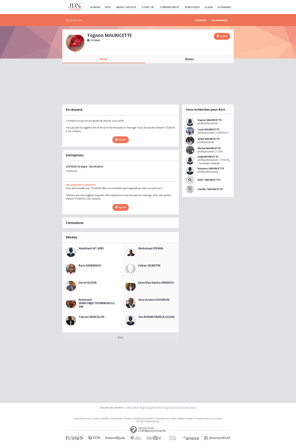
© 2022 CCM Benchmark (148, 421)
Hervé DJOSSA (88, 282)
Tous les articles (202, 418)
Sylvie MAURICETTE (209, 138)
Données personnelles (143, 418)
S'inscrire (200, 20)
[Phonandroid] (217, 438)
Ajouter (224, 36)
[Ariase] (191, 438)
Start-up (148, 7)
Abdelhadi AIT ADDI (91, 248)
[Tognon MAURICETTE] (75, 42)
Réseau (189, 59)
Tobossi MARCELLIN (91, 317)
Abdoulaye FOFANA (150, 248)
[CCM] (94, 438)
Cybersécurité (169, 7)
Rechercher (76, 20)
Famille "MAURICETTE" (211, 189)
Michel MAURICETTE (209, 148)
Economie (224, 7)
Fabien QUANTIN (149, 265)
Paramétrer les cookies (165, 418)
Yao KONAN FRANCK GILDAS (156, 317)
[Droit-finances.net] (135, 438)
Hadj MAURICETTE (208, 156)
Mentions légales (185, 418)
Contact (95, 418)
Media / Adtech (126, 7)
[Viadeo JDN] (172, 438)
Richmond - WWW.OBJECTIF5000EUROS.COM (97, 303)
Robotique (192, 7)
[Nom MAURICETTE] (190, 180)
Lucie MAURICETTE (208, 129)
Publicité (105, 418)
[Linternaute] (115, 438)
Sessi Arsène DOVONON (153, 300)
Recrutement (116, 418)
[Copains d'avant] (154, 438)
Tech (107, 7)
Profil (104, 59)
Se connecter (220, 20)
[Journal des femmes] (74, 438)
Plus (120, 337)
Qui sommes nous (82, 418)
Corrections (217, 418)
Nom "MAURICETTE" (209, 179)
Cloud (209, 7)
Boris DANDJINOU (90, 265)
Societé (127, 418)
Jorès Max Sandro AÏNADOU (156, 282)
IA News (95, 7)
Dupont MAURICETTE (210, 120)
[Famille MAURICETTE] (190, 189)
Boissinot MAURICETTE (211, 168)
